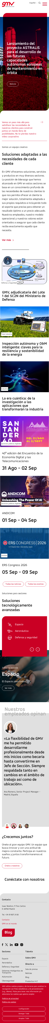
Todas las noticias (13, 584)
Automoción (7, 977)
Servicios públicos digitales (11, 444)
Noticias (28, 973)
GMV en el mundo (9, 924)
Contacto (6, 920)
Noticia (13, 84)
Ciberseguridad (8, 981)
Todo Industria (6, 334)
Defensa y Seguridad (8, 283)
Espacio (5, 959)
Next (38, 649)
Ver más (6, 240)
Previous (32, 649)
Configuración (24, 1009)
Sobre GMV (30, 958)
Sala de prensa (31, 969)
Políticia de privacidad (10, 998)
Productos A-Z (31, 981)
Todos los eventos (36, 584)
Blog (8, 932)
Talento (29, 952)
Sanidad (4, 555)
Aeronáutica (7, 963)
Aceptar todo (24, 1018)
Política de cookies (9, 1002)
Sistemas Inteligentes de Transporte (12, 972)
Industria (4, 389)
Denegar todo (24, 1014)
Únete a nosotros (12, 866)
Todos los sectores (10, 668)
